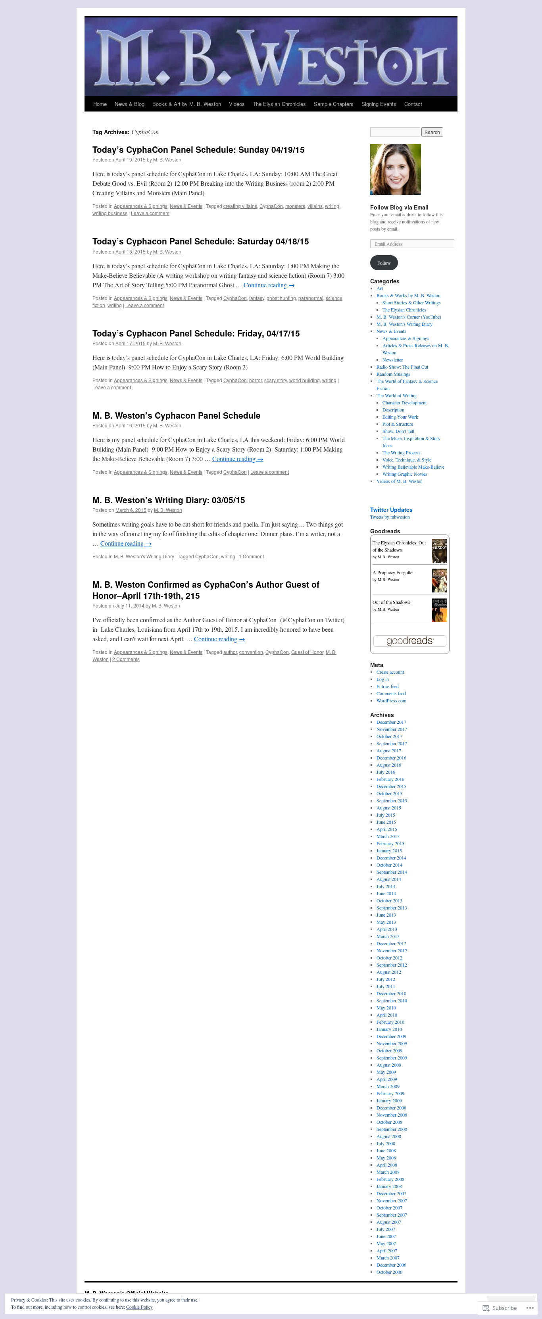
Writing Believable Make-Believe (413, 466)
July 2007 (386, 1229)
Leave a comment (150, 213)
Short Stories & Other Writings (411, 302)
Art (380, 288)
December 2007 (391, 1193)
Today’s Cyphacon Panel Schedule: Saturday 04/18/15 (200, 241)
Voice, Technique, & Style (406, 459)
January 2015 (389, 850)
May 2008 (386, 1157)
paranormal (310, 297)
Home (100, 104)
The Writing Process (401, 452)
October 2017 (389, 736)
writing (332, 205)
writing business (109, 213)
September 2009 (392, 1057)
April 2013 (387, 929)
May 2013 (386, 922)
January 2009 (389, 1100)
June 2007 (386, 1236)
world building (304, 380)
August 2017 (389, 750)
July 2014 (386, 886)
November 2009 (392, 1043)
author (230, 651)
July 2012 (386, 979)
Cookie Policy (139, 1307)
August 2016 (389, 764)
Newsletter (392, 359)
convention (251, 651)
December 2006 (391, 1264)
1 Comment (251, 556)
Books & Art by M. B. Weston (186, 104)
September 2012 (392, 964)
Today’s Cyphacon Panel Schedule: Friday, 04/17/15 (196, 333)
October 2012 (389, 957)
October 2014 (389, 864)
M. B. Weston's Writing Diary (144, 556)
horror (255, 380)
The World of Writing (397, 395)
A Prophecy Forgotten (394, 572)
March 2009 (388, 1086)
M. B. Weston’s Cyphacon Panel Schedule (176, 415)
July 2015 (386, 814)
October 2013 (389, 900)
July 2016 (386, 772)
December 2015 (391, 786)
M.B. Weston (388, 557)
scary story (275, 380)
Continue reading (269, 285)
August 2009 (389, 1064)
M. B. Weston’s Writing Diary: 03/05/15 (168, 500)
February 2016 (390, 779)
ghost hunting (281, 297)
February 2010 (390, 1022)
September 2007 (392, 1214)
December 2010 (391, 993)
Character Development (404, 402)
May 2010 (386, 1007)
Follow (384, 263)
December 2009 (391, 1036)
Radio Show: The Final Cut (402, 366)
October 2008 (389, 1122)
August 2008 (389, 1136)
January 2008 (389, 1186)
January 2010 (389, 1029)
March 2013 (388, 936)
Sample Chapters (334, 104)
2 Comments (126, 659)
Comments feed (391, 693)
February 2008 (390, 1179)
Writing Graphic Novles (404, 474)
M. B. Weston (167, 159)
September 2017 (392, 743)
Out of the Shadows (391, 602)
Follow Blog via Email (399, 207)
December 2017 (391, 722)
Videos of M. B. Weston (400, 481)
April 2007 (387, 1250)
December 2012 (391, 943)
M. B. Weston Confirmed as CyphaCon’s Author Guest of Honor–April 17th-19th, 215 (205, 589)
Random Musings (393, 374)
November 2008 (392, 1114)
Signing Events (378, 104)
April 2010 (387, 1014)
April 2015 (387, 829)
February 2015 (390, 843)
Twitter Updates (391, 509)
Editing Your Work (400, 416)
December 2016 (391, 757)
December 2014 (391, 857)
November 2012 (392, 950)
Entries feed (388, 686)
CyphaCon (271, 205)
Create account (390, 672)
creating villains (240, 205)
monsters (295, 205)
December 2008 (391, 1107)
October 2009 (389, 1050)
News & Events (186, 205)
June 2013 (386, 914)
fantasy (256, 297)
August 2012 (389, 972)
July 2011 (386, 986)
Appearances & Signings (140, 205)
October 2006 (389, 1272)
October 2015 (389, 793)
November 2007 (392, 1200)
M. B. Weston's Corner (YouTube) (409, 316)
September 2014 (392, 872)
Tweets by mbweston (390, 516)
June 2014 (386, 893)
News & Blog (129, 104)
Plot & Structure (397, 424)
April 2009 (387, 1079)
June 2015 (386, 822)
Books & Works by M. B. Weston (408, 295)
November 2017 (392, 729)
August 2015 (389, 807)
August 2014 (389, 879)
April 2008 (387, 1164)
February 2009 (390, 1093)
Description (393, 409)
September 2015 (392, 800)
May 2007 (386, 1243)
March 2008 (388, 1172)
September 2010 (392, 1000)
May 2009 (386, 1072)
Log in (383, 679)
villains (315, 205)
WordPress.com (391, 700)
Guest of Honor (307, 651)
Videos (237, 104)
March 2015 (388, 836)
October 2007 (389, 1207)
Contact (413, 104)
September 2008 (392, 1129)
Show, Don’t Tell (398, 431)
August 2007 (389, 1222)
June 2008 (386, 1150)
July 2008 (386, 1143)
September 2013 (392, 907)
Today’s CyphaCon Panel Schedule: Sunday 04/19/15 (198, 149)
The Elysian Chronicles (279, 104)
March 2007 (388, 1257)
